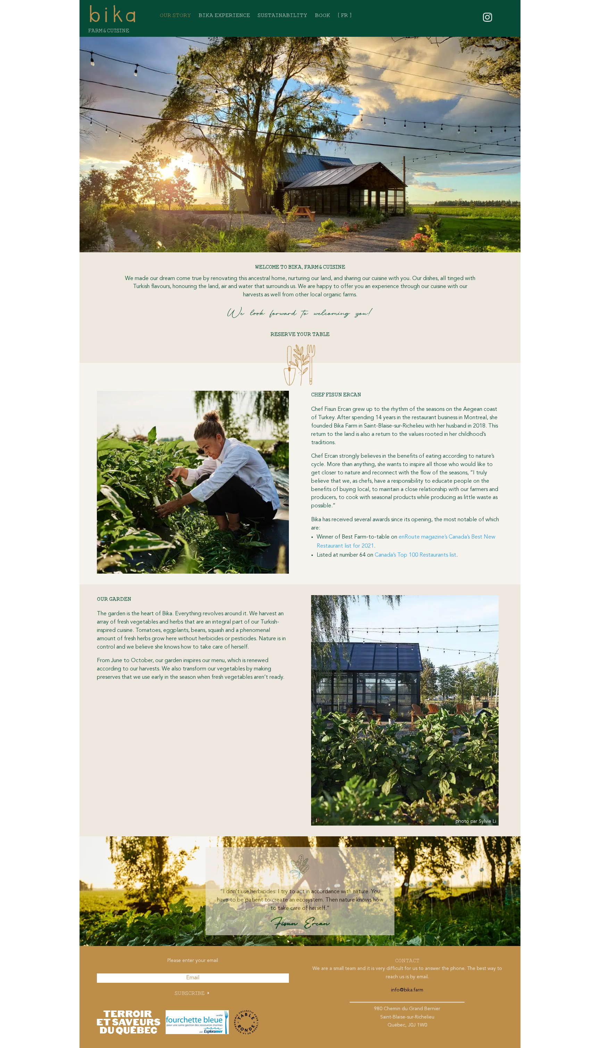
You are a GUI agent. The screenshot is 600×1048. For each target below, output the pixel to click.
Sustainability (282, 15)
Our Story (175, 15)
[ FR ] (344, 15)
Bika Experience (224, 15)
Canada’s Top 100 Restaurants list (415, 555)
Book (322, 15)
